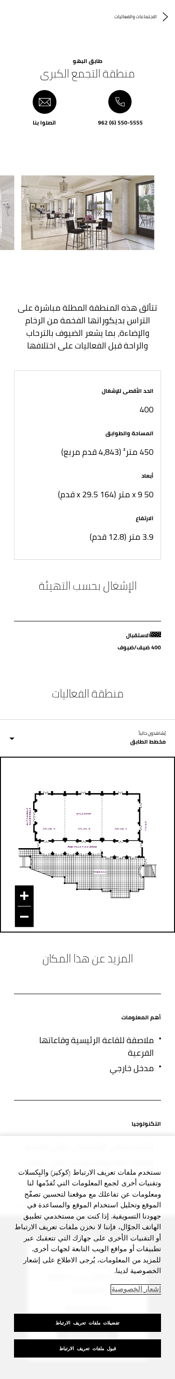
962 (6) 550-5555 (120, 121)
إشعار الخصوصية (136, 1289)
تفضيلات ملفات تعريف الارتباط (87, 1323)
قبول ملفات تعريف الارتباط (87, 1348)
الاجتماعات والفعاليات (135, 17)
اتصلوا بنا (44, 121)
